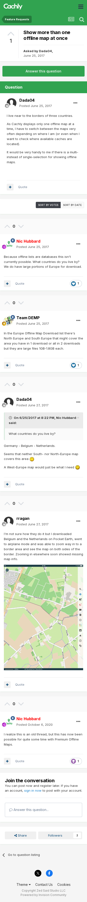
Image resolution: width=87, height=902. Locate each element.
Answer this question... (31, 810)
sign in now (33, 790)
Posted (35, 106)
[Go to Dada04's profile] (11, 103)
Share (22, 835)
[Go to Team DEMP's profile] (9, 321)
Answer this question (43, 71)
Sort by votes (48, 205)
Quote (22, 187)
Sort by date (72, 205)
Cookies (64, 884)
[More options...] (75, 103)
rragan (22, 518)
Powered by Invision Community (43, 895)
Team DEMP (28, 317)
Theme (22, 884)
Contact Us (44, 884)
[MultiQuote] (10, 187)
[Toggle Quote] (11, 418)
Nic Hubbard (66, 418)
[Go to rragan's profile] (9, 521)
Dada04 (45, 51)
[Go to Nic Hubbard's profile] (9, 244)
